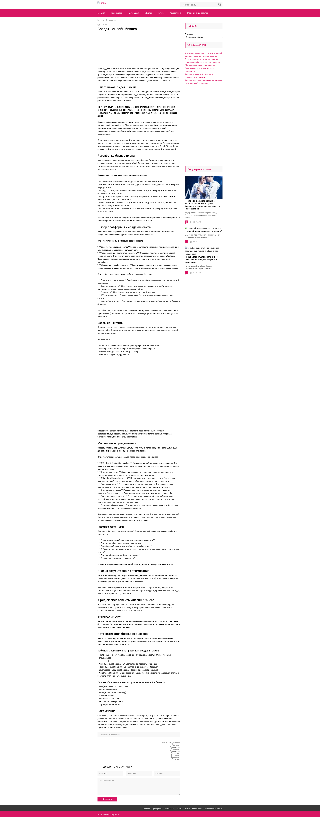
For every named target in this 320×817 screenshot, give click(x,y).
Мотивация (134, 13)
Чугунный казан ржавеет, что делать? (203, 231)
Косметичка (175, 13)
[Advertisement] (139, 49)
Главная (101, 13)
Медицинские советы (197, 13)
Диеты (148, 13)
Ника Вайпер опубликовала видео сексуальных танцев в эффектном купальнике (201, 259)
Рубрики (189, 34)
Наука (161, 13)
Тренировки (116, 13)
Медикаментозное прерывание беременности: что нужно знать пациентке (200, 68)
